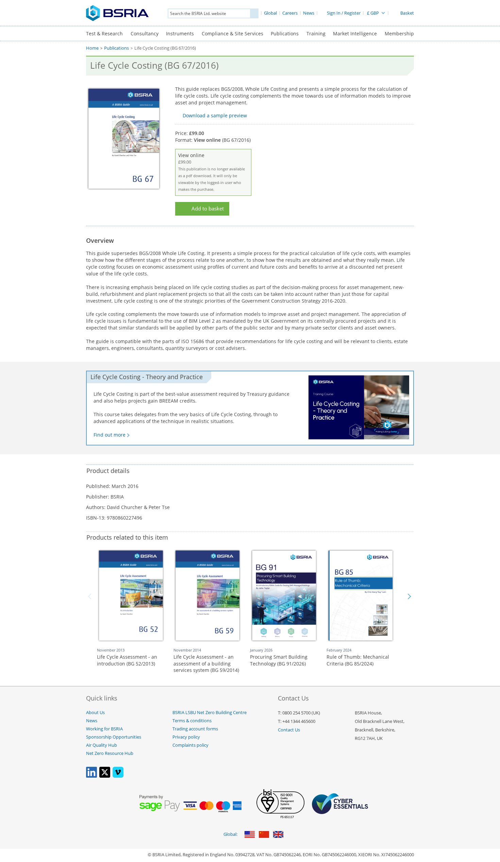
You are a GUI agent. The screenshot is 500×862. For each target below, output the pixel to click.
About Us (95, 712)
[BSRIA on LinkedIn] (91, 776)
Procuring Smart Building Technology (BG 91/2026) (278, 660)
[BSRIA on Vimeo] (118, 776)
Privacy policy (186, 737)
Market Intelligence (355, 33)
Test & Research (104, 33)
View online (211, 172)
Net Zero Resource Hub (109, 753)
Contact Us (289, 730)
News (91, 721)
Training (316, 33)
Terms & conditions (192, 721)
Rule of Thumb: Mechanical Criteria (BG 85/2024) (358, 660)
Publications (285, 33)
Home (92, 48)
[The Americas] (250, 835)
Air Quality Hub (101, 745)
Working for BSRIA (104, 729)
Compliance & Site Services (232, 33)
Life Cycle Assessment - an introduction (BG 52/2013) (127, 660)
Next (409, 596)
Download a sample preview (215, 115)
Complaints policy (190, 745)
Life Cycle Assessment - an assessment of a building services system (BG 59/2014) (206, 663)
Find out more (110, 435)
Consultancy (145, 33)
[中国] (264, 835)
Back (91, 596)
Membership (399, 33)
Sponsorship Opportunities (113, 737)
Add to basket (207, 208)
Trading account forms (195, 729)
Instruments (180, 33)
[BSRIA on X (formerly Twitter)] (104, 776)
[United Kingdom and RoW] (278, 835)
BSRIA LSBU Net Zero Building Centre (209, 712)
